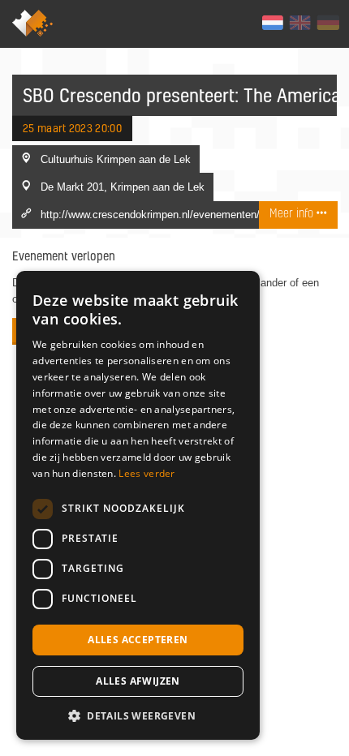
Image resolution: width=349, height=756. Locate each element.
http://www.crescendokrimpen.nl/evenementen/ (150, 214)
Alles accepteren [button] (137, 639)
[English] (299, 23)
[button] (137, 715)
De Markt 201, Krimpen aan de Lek (123, 186)
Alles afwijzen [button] (138, 681)
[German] (327, 23)
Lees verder (146, 473)
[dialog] (138, 505)
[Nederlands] (272, 23)
